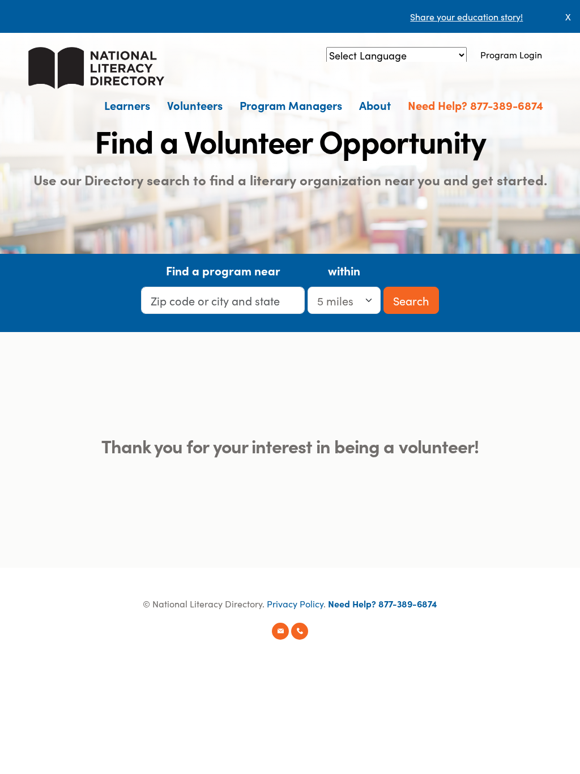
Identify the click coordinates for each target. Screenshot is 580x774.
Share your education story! (466, 16)
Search (411, 300)
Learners (127, 105)
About (375, 105)
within (344, 270)
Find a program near (223, 270)
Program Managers (291, 105)
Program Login (511, 54)
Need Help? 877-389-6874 (475, 105)
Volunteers (195, 105)
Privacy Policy (295, 603)
